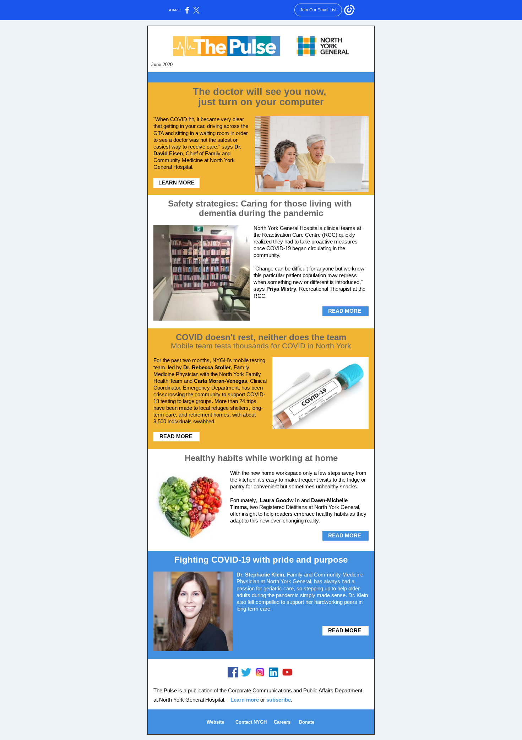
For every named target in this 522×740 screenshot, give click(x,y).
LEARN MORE (176, 183)
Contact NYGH (251, 722)
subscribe (278, 700)
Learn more (245, 700)
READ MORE (344, 311)
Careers (282, 722)
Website (215, 722)
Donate (306, 722)
